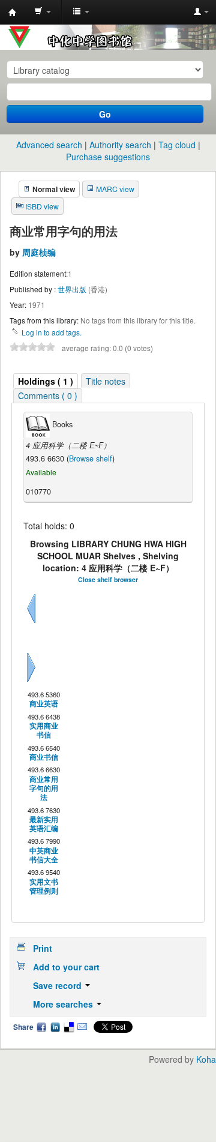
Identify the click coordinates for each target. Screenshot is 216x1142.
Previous (31, 623)
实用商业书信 (43, 730)
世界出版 (73, 289)
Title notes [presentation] (105, 381)
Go (105, 114)
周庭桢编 (39, 252)
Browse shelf (90, 458)
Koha (206, 1059)
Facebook (41, 1027)
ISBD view (42, 206)
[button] (42, 12)
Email (82, 1027)
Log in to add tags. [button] (52, 332)
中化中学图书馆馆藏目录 (12, 12)
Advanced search (49, 145)
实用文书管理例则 (43, 886)
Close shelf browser (108, 579)
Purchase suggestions (108, 157)
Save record (58, 985)
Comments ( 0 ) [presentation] (47, 395)
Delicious (68, 1027)
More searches (64, 1004)
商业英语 (43, 703)
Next (31, 681)
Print (42, 948)
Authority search (120, 145)
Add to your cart (66, 967)
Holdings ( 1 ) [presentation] (45, 381)
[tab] (45, 380)
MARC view (115, 189)
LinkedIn (55, 1027)
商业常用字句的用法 (43, 788)
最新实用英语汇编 (43, 824)
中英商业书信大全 (43, 855)
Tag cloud (177, 145)
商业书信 (43, 757)
